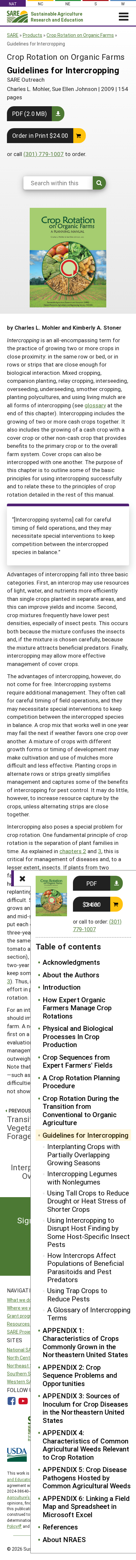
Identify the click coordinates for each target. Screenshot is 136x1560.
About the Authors (71, 975)
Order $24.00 (92, 904)
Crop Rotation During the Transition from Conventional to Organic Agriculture (81, 1110)
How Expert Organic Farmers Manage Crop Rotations (77, 1008)
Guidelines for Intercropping (85, 1135)
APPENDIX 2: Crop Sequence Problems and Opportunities (80, 1375)
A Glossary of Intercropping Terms (88, 1314)
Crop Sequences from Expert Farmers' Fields (78, 1061)
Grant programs (24, 1316)
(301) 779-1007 (43, 154)
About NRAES (64, 1539)
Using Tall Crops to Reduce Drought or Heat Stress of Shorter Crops (88, 1201)
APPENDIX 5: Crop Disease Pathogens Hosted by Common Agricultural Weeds (87, 1477)
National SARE (22, 1350)
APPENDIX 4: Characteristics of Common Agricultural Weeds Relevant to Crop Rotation (86, 1445)
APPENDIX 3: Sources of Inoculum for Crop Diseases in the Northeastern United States (85, 1408)
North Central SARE (27, 1358)
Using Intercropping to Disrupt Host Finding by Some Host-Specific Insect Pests (88, 1232)
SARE (12, 35)
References (60, 1527)
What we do (19, 1300)
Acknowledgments (71, 962)
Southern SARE (23, 1373)
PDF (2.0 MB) (29, 114)
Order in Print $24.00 (40, 135)
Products (32, 35)
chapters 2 (72, 851)
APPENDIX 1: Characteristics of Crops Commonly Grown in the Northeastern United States (85, 1342)
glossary (95, 405)
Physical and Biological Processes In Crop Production (78, 1036)
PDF (91, 883)
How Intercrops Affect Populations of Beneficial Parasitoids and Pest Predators (85, 1267)
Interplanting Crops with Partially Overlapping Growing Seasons (83, 1154)
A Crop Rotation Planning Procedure (81, 1082)
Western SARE (22, 1381)
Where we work (23, 1308)
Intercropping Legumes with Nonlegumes (82, 1178)
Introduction (62, 987)
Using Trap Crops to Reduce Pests (77, 1294)
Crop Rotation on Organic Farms (80, 35)
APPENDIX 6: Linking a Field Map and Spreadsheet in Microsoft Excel (86, 1506)
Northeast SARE (24, 1365)
